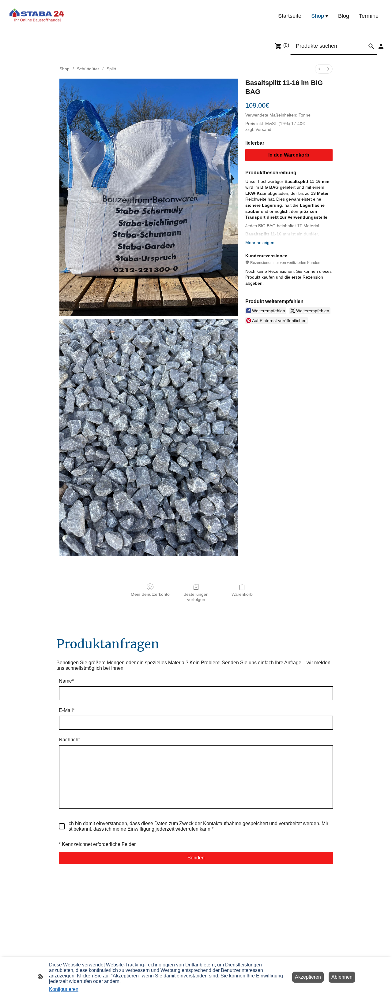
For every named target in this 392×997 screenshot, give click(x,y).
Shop (64, 68)
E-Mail (67, 710)
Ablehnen (341, 977)
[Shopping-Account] (381, 46)
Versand (263, 129)
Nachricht (69, 739)
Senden (196, 857)
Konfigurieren (63, 989)
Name (66, 681)
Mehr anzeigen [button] (259, 242)
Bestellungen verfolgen (196, 597)
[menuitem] (319, 69)
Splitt (111, 68)
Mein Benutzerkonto (150, 594)
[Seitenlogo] (36, 16)
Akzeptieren (308, 977)
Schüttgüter (88, 68)
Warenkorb (242, 594)
